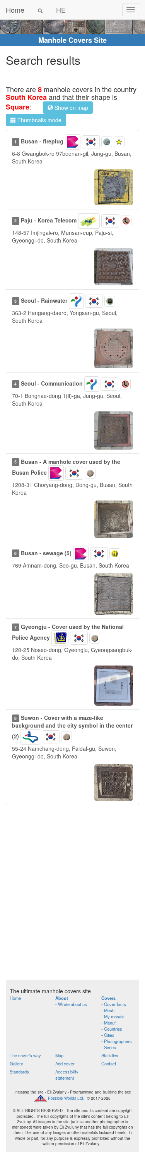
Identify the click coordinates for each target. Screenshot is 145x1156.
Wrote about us (72, 1004)
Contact (108, 1063)
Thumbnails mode (38, 120)
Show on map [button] (70, 107)
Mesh (109, 1010)
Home (15, 10)
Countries (113, 1029)
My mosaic (114, 1016)
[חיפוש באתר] (40, 9)
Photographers (118, 1041)
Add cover (65, 1063)
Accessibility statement (66, 1074)
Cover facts (115, 1004)
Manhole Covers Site (72, 40)
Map (59, 1055)
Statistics (109, 1055)
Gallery (16, 1063)
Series (110, 1047)
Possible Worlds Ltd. (66, 1098)
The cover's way (25, 1055)
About (61, 998)
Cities (109, 1035)
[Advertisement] (72, 896)
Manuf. (110, 1023)
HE (61, 10)
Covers (108, 998)
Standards (19, 1071)
